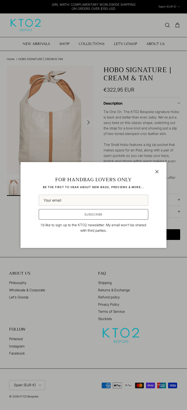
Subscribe (93, 214)
